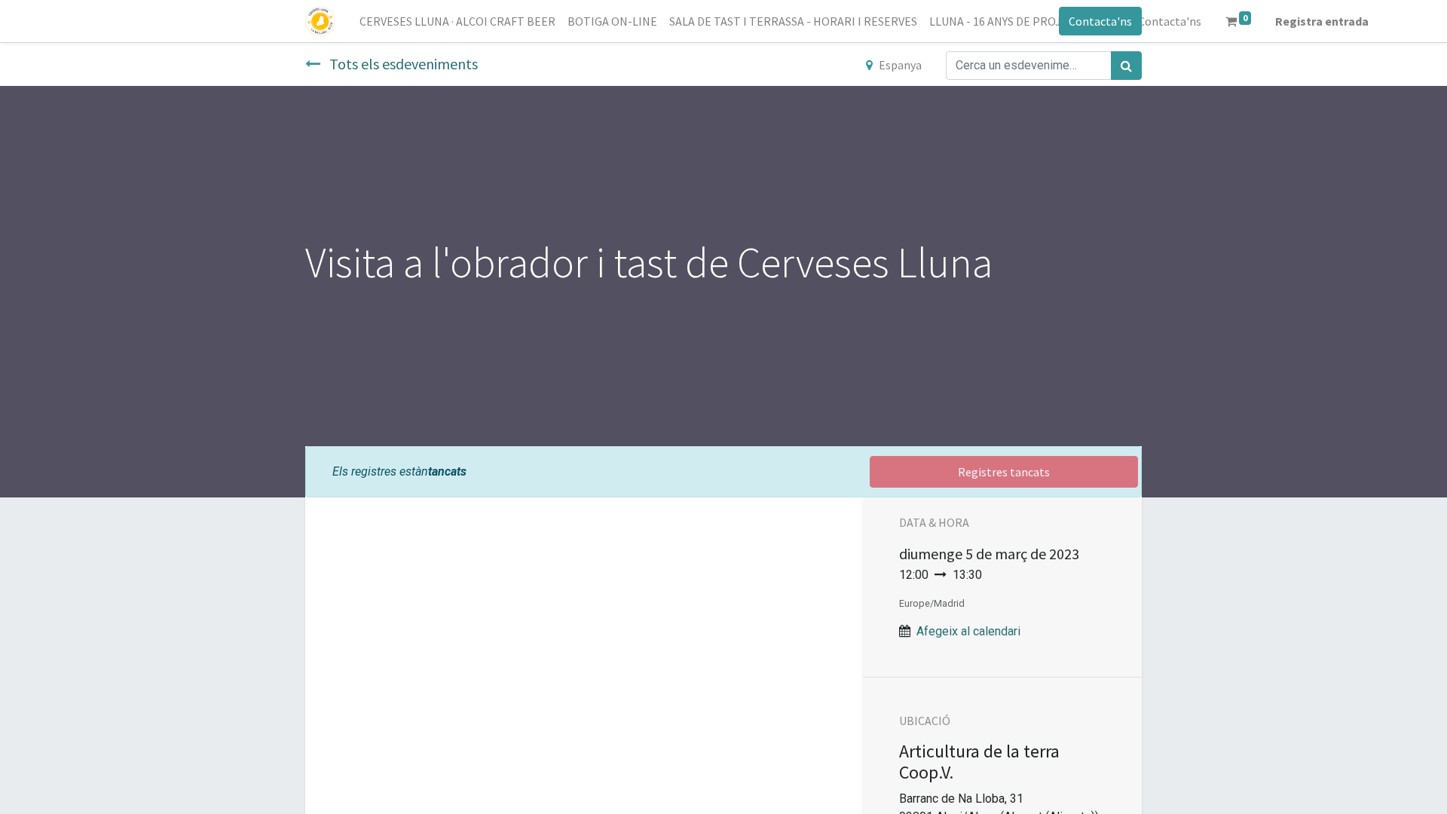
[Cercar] (1126, 65)
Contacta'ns (1100, 21)
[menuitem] (457, 21)
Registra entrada (1322, 21)
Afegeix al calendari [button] (968, 631)
